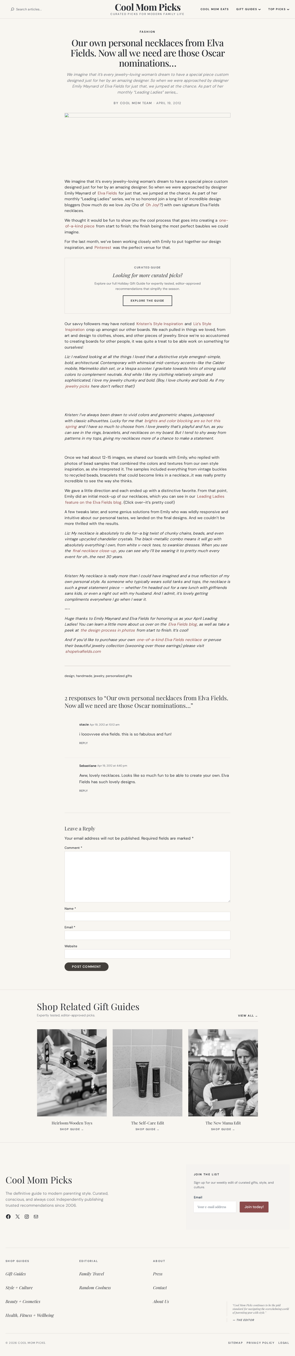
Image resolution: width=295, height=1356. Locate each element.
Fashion (148, 32)
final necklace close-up (94, 550)
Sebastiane (87, 766)
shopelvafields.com (83, 651)
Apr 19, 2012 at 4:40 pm (112, 766)
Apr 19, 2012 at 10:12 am (105, 725)
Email (70, 927)
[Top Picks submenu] (288, 9)
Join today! (254, 1206)
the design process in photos (107, 630)
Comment (73, 848)
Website (71, 946)
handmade (84, 676)
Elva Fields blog (182, 624)
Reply (83, 743)
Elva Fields (107, 193)
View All (248, 1016)
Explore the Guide (151, 302)
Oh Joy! (152, 204)
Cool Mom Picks (147, 7)
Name (70, 908)
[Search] (12, 9)
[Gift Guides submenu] (259, 9)
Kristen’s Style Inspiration (159, 323)
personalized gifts (119, 676)
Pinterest (102, 247)
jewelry (99, 676)
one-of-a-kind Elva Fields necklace (169, 639)
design (69, 676)
